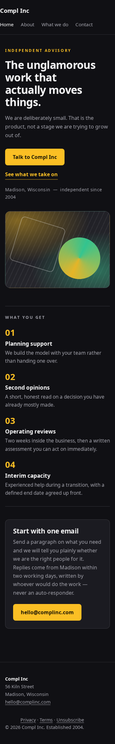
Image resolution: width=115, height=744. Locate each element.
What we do (55, 24)
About (27, 24)
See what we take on (31, 174)
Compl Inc (14, 10)
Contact (84, 24)
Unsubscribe (70, 720)
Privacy (28, 720)
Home (7, 24)
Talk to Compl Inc (35, 157)
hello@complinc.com (47, 612)
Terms (46, 720)
